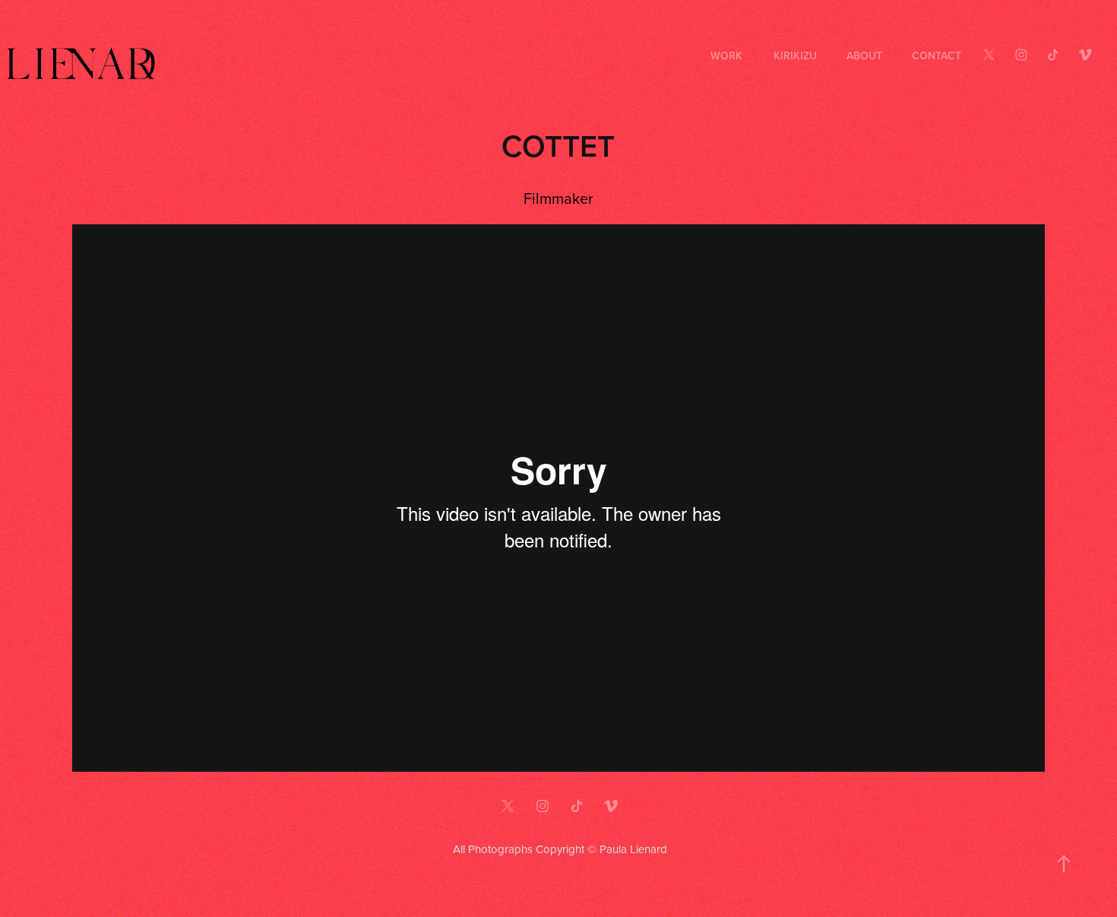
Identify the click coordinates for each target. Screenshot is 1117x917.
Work (726, 55)
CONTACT (936, 55)
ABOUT (864, 55)
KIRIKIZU (795, 55)
